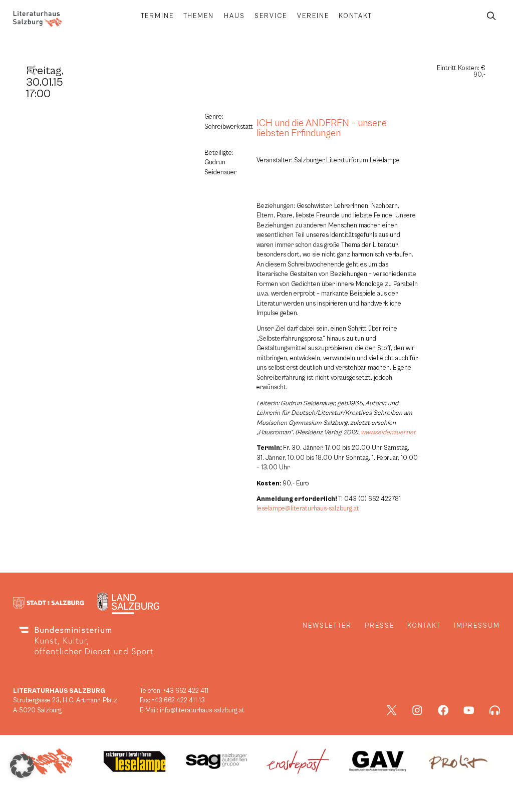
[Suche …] (491, 16)
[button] (22, 766)
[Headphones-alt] (494, 710)
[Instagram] (417, 710)
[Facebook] (443, 710)
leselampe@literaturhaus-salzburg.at (307, 508)
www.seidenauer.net (388, 432)
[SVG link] (37, 19)
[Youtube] (468, 710)
